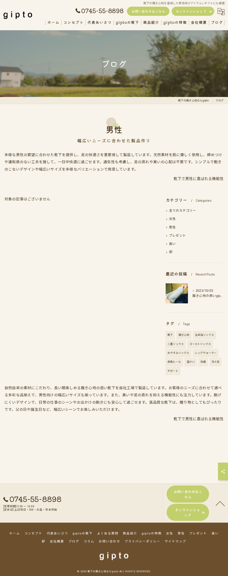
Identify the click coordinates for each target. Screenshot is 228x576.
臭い (172, 244)
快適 (203, 361)
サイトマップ (175, 541)
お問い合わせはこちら (148, 11)
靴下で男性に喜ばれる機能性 (199, 179)
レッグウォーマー (206, 352)
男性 (172, 227)
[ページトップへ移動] (220, 503)
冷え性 (216, 361)
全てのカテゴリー (182, 211)
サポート (172, 371)
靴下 (170, 334)
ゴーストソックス (200, 344)
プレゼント (177, 236)
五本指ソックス (204, 334)
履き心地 (184, 334)
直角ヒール (174, 361)
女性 (172, 219)
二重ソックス (175, 344)
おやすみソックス (178, 352)
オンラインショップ (191, 11)
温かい (191, 361)
